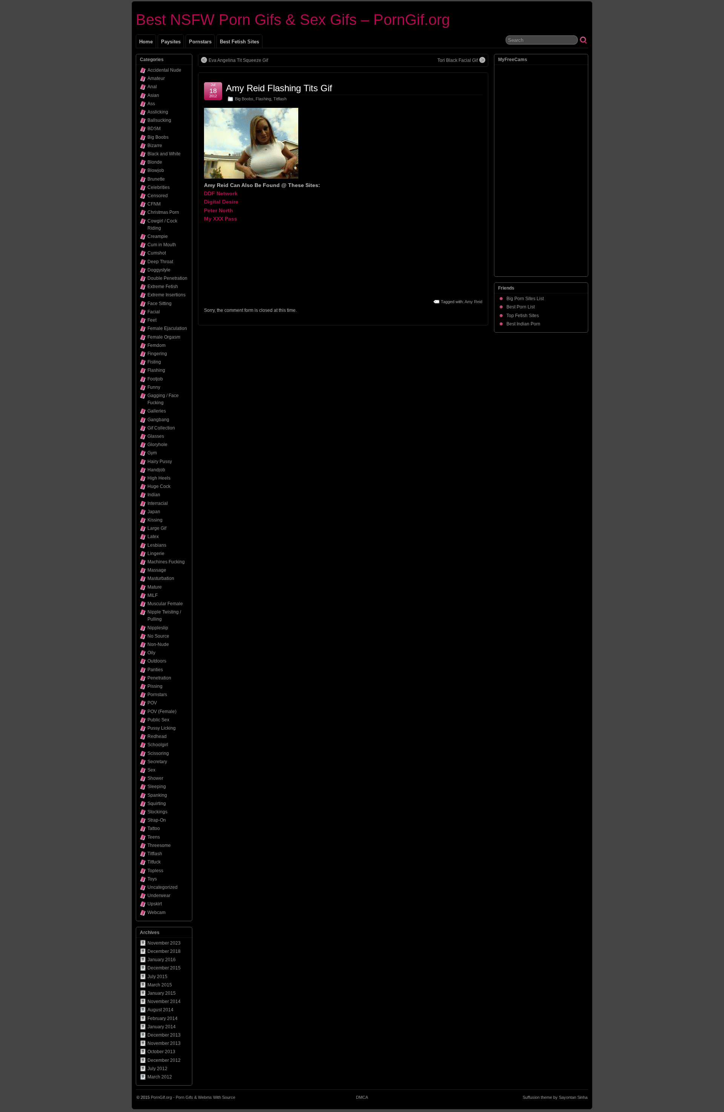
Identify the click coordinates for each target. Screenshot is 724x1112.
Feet (151, 320)
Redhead (157, 736)
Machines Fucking (166, 561)
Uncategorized (162, 887)
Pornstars (200, 41)
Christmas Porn (163, 212)
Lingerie (155, 553)
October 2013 (161, 1051)
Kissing (155, 520)
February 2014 (162, 1018)
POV (152, 703)
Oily (151, 652)
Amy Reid (473, 301)
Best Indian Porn (523, 324)
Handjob (156, 469)
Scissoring (158, 753)
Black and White (164, 153)
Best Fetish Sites (239, 41)
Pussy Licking (161, 728)
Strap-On (156, 820)
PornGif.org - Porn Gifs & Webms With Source (193, 1097)
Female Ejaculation (167, 328)
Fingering (157, 353)
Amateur (156, 78)
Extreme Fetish (162, 286)
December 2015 (164, 968)
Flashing (263, 99)
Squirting (156, 803)
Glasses (155, 436)
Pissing (155, 686)
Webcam (156, 912)
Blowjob (155, 170)
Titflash (280, 99)
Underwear (158, 895)
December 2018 (164, 951)
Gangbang (158, 419)
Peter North (218, 210)
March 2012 (159, 1077)
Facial (153, 311)
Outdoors (156, 661)
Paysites (171, 41)
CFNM (154, 204)
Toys (152, 879)
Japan (153, 511)
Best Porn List (520, 307)
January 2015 (161, 993)
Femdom (156, 345)
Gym (152, 453)
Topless (155, 870)
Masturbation (160, 578)
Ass (151, 103)
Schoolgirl (157, 744)
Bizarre (154, 145)
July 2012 (157, 1068)
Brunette (156, 179)
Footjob (155, 379)
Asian (153, 95)
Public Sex (158, 719)
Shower (155, 778)
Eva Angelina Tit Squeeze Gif (238, 60)
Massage (156, 570)
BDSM (154, 128)
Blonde (154, 162)
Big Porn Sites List (525, 298)
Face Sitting (159, 303)
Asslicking (157, 112)
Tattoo (153, 828)
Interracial (157, 503)
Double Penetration (167, 278)
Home (146, 41)
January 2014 (161, 1026)
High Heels (158, 478)
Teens (153, 837)
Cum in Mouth (161, 244)
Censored (157, 195)
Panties (155, 669)
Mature (154, 587)
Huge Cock (158, 486)
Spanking (157, 795)
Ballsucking (159, 120)
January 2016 (161, 959)
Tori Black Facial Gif (457, 60)
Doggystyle (158, 270)
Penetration (159, 678)
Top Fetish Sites (522, 315)
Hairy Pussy (159, 461)
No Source (158, 636)
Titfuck (154, 862)
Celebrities (158, 187)
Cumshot (156, 253)
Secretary (157, 761)
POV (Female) (161, 711)
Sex (151, 770)
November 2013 (164, 1043)
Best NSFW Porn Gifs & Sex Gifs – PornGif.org (293, 19)
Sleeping (156, 786)
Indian (153, 494)
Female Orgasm (163, 337)
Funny (153, 387)
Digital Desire (221, 202)
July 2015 (157, 976)
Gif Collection (161, 428)
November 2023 (164, 943)
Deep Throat (160, 261)
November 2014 (164, 1001)
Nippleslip (157, 627)
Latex (153, 536)
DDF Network (221, 193)
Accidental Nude (164, 70)
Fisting (154, 362)
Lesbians (156, 545)
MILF (152, 595)
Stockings (157, 811)
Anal (152, 86)
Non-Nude (158, 644)
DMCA (362, 1097)
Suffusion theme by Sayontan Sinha (555, 1097)
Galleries (156, 411)
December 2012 (164, 1060)
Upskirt (154, 903)
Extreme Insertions (166, 295)
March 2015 (159, 985)
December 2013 (164, 1035)
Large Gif (156, 528)
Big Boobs (244, 99)
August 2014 (160, 1009)
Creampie (157, 236)
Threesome (159, 845)
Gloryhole (157, 444)
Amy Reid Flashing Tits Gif (279, 88)
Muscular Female (165, 603)
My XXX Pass (220, 219)
